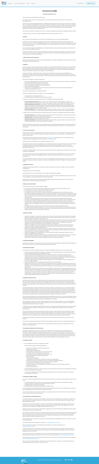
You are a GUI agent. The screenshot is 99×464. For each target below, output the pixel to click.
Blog (28, 3)
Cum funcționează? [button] (19, 3)
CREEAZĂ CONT (91, 3)
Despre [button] (10, 3)
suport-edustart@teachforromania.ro (52, 422)
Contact (33, 3)
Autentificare (80, 3)
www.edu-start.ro (50, 137)
